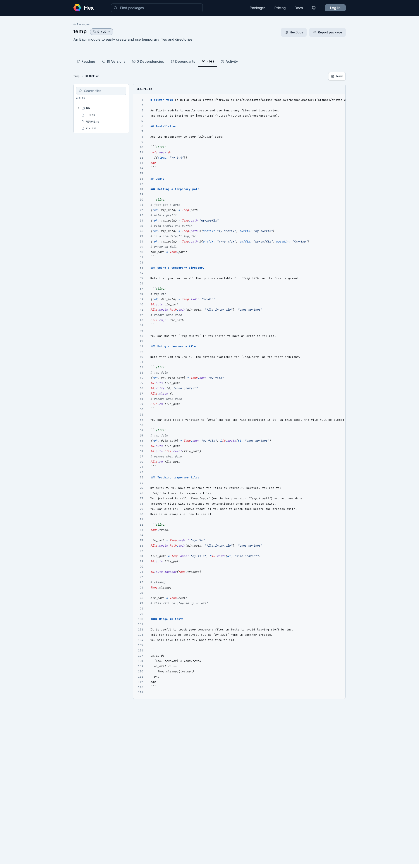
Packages (258, 8)
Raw (339, 76)
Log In (335, 8)
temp (80, 31)
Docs (298, 8)
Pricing (280, 8)
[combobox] (157, 7)
